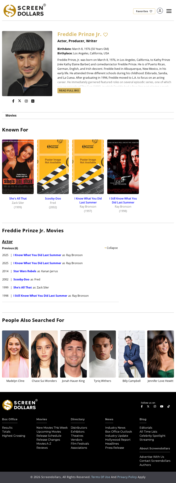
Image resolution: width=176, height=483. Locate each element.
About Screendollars (155, 448)
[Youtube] (161, 406)
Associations (79, 447)
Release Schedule (48, 435)
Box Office (10, 419)
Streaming (147, 439)
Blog (143, 419)
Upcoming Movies (48, 431)
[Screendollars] (24, 10)
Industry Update (116, 435)
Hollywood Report (118, 439)
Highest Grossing (13, 435)
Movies (11, 115)
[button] (105, 35)
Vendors (76, 439)
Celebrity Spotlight (153, 435)
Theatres (77, 435)
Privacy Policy (127, 477)
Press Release (114, 447)
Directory (78, 419)
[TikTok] (168, 406)
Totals (6, 431)
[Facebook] (13, 101)
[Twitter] (19, 100)
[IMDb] (32, 101)
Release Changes (48, 439)
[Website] (39, 101)
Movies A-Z (43, 443)
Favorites (142, 11)
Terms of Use (100, 477)
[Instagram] (26, 101)
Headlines (112, 443)
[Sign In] (160, 11)
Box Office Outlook (118, 431)
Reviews (42, 447)
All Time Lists (148, 431)
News (109, 419)
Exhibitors (77, 431)
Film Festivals (80, 443)
